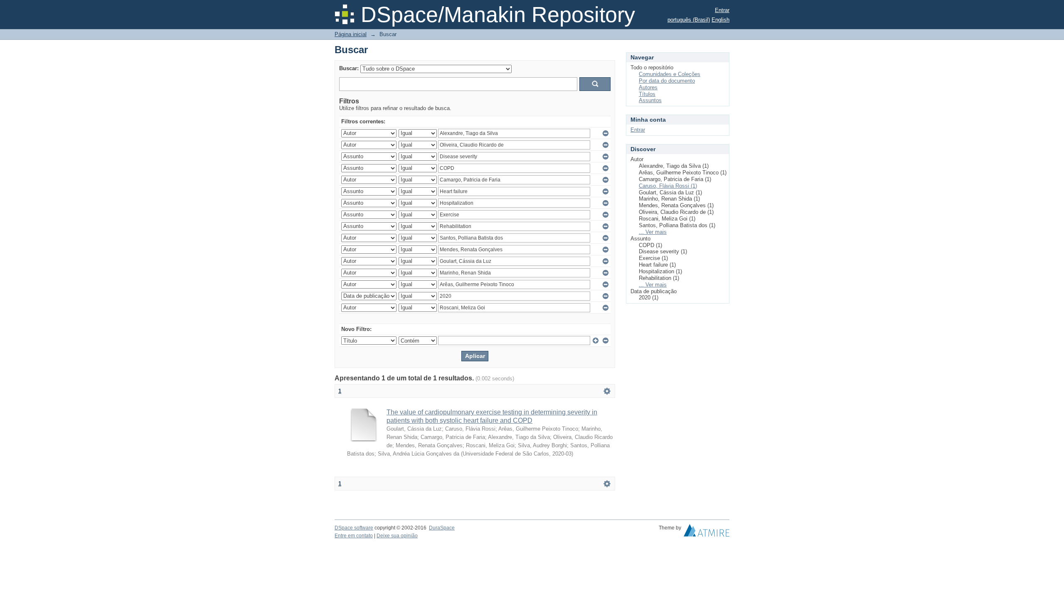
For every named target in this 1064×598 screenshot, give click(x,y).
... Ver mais (653, 232)
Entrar (722, 10)
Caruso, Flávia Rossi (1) (668, 186)
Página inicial (351, 34)
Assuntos (650, 100)
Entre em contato (354, 536)
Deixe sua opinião (397, 536)
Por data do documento (667, 81)
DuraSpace (442, 528)
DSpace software (354, 528)
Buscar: (349, 68)
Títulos (647, 94)
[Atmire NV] (706, 532)
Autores (648, 87)
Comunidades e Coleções (669, 74)
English (720, 20)
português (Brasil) (688, 20)
